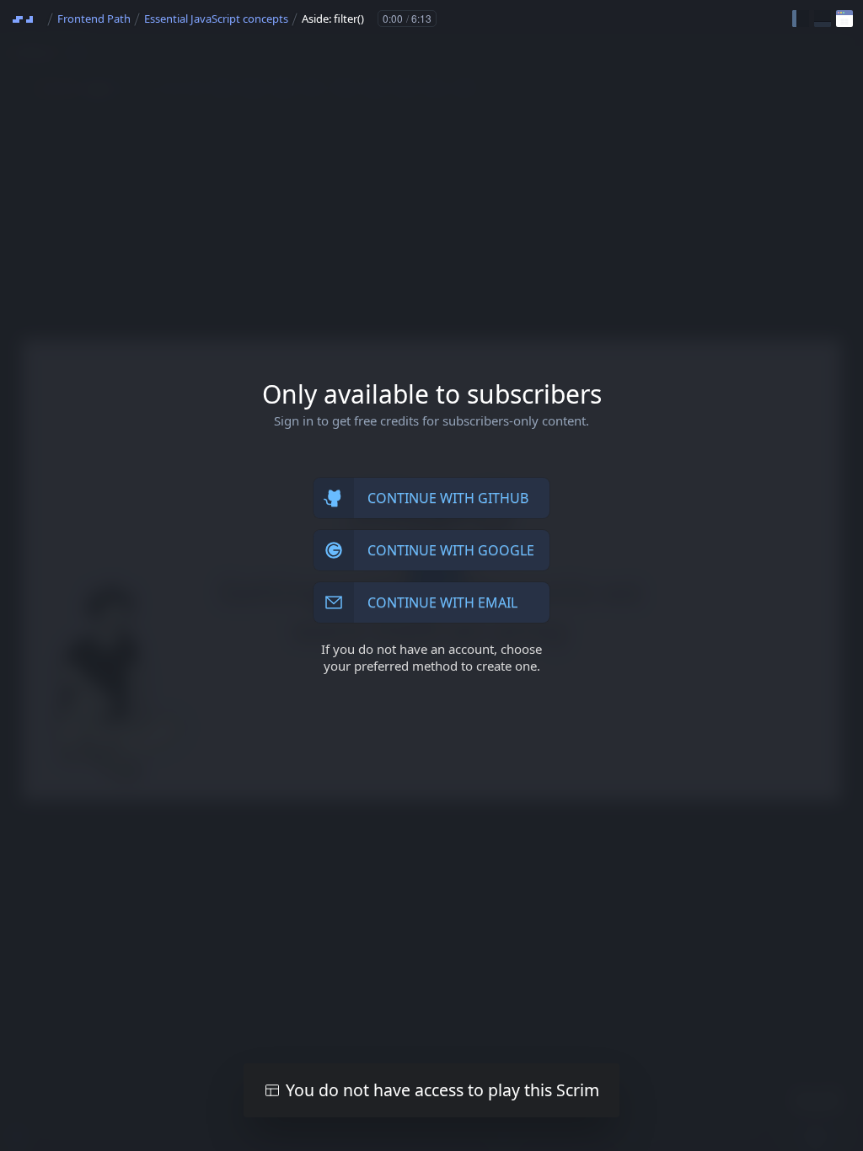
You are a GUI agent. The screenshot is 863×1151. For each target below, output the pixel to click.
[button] (801, 18)
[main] (431, 575)
